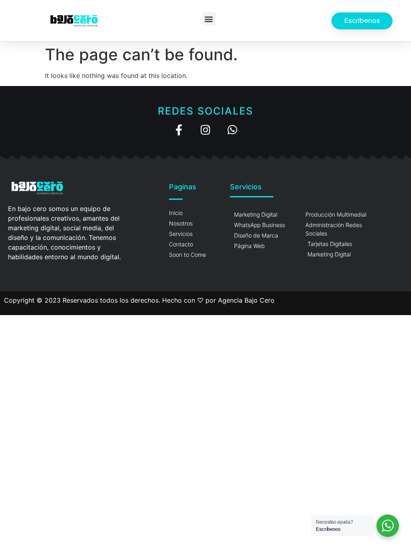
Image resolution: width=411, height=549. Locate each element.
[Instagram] (205, 129)
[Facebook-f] (178, 129)
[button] (209, 18)
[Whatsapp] (232, 129)
